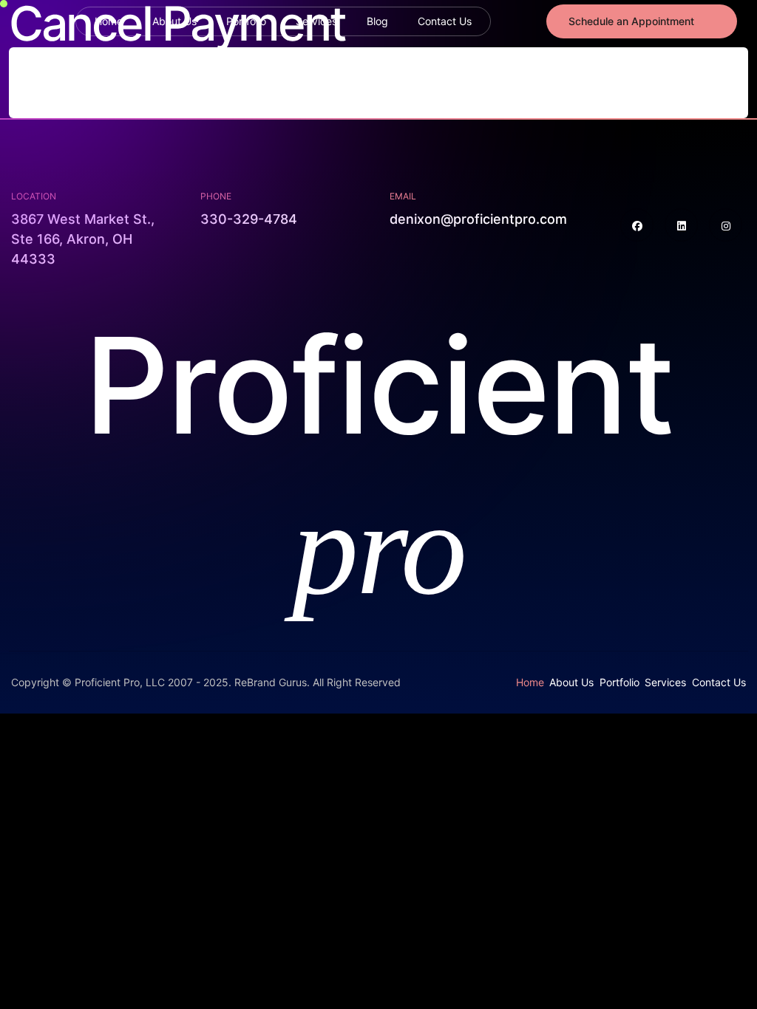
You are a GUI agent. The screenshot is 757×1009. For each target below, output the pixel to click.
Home (109, 21)
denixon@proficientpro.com (478, 219)
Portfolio (246, 21)
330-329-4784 (248, 219)
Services (316, 21)
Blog (377, 21)
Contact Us (445, 21)
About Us (174, 21)
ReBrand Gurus (270, 682)
